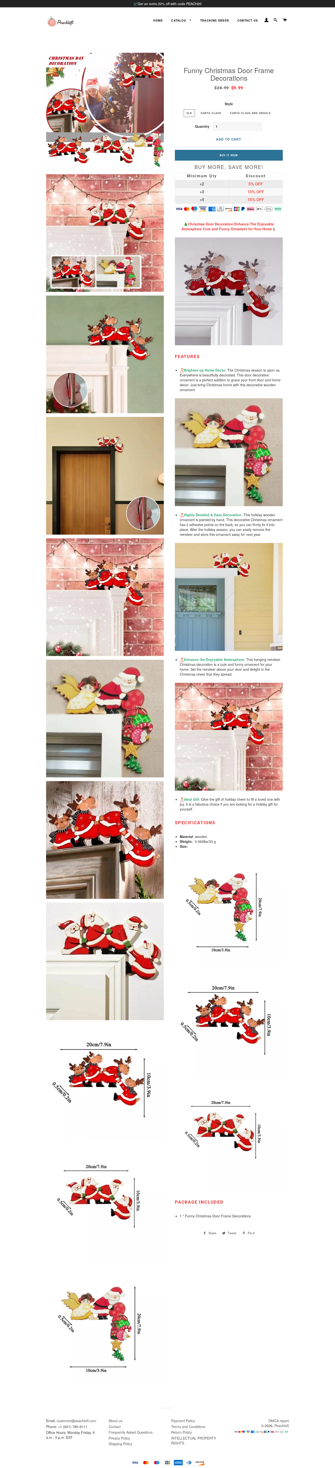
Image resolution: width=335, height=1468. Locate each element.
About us (115, 1420)
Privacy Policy (119, 1438)
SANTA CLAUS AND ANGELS (250, 113)
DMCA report (279, 1420)
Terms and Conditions (188, 1426)
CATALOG (179, 20)
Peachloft (281, 1425)
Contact (115, 1426)
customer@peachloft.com (76, 1420)
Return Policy (181, 1432)
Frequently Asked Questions (131, 1432)
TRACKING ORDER (214, 20)
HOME (158, 20)
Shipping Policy (120, 1443)
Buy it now (229, 155)
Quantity (202, 126)
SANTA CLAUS (211, 113)
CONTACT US (247, 20)
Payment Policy (183, 1420)
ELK (189, 113)
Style (229, 103)
